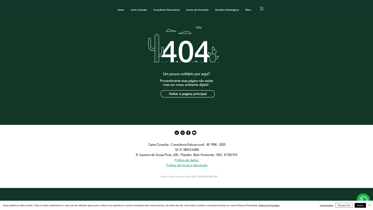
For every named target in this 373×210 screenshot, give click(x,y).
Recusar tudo (344, 205)
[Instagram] (182, 133)
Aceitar (360, 205)
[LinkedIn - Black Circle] (177, 133)
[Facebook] (188, 133)
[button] (140, 8)
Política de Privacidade (268, 205)
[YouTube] (194, 133)
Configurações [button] (326, 205)
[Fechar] (369, 205)
